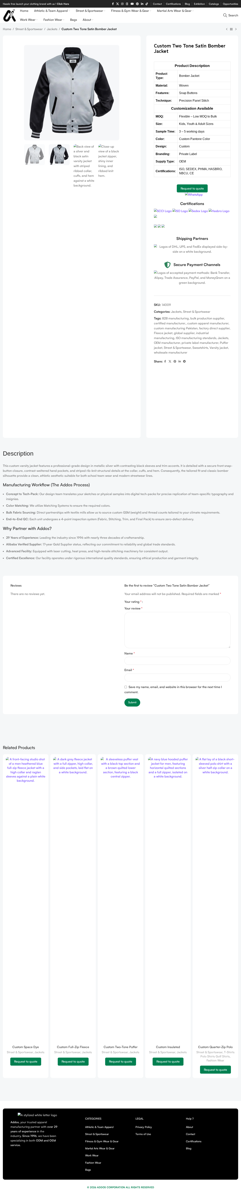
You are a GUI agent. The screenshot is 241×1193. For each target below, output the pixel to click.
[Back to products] (231, 29)
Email (129, 670)
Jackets (52, 29)
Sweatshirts (200, 348)
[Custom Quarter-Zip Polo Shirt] (215, 900)
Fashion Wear (215, 1060)
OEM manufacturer (167, 343)
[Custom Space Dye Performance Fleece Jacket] (26, 900)
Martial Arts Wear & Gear (99, 1148)
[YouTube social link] (132, 3)
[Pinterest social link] (137, 3)
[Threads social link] (127, 3)
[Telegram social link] (184, 361)
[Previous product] (226, 29)
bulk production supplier (207, 318)
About (189, 1127)
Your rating (133, 601)
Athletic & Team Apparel (99, 1127)
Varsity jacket (219, 348)
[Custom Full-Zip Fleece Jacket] (73, 900)
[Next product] (236, 29)
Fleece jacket (163, 333)
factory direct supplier (214, 328)
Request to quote (192, 188)
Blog (188, 1148)
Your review (133, 608)
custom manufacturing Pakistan (176, 328)
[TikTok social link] (146, 3)
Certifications (193, 1141)
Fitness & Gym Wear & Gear (101, 1141)
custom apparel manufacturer (207, 323)
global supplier (184, 333)
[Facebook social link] (112, 3)
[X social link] (169, 361)
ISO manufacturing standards (196, 338)
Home (7, 29)
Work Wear (91, 1155)
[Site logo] (9, 15)
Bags (88, 1169)
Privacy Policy (143, 1127)
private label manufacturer (200, 343)
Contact (190, 1134)
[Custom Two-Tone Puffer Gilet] (120, 900)
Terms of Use (143, 1134)
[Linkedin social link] (142, 3)
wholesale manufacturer (170, 352)
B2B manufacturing (175, 318)
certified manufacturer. (170, 323)
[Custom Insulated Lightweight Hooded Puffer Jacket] (168, 900)
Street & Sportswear (29, 29)
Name (129, 653)
